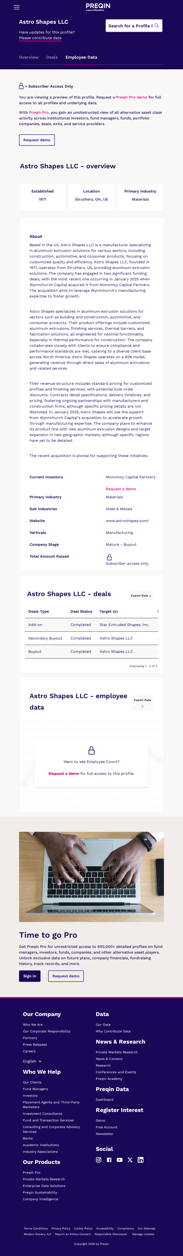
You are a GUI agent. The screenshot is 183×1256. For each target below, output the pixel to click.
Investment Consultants (42, 1113)
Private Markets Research (44, 1179)
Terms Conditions (36, 1228)
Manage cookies (143, 1234)
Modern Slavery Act (37, 1234)
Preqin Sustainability (40, 1192)
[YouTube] (119, 1159)
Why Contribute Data (113, 1031)
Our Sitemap (146, 1228)
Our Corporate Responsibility (46, 1031)
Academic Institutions (41, 1145)
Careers (29, 1051)
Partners (30, 1038)
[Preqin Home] (98, 7)
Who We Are (33, 1024)
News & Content (109, 1059)
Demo (100, 1120)
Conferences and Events (116, 1072)
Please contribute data (40, 38)
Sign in (29, 976)
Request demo (37, 140)
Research (103, 1065)
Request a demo (121, 489)
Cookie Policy (83, 1228)
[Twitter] (130, 1159)
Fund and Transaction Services (48, 1120)
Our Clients (32, 1082)
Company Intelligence (40, 1199)
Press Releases (35, 1044)
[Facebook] (109, 1159)
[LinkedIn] (140, 1159)
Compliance (125, 1228)
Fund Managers (35, 1089)
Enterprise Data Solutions (44, 1186)
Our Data (103, 1024)
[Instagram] (99, 1159)
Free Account (106, 1127)
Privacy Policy (60, 1228)
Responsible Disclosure (111, 1234)
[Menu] (16, 7)
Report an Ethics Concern (73, 1234)
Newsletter (104, 1134)
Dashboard (104, 1099)
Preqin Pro (38, 112)
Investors (30, 1095)
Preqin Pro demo (131, 97)
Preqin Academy (109, 1079)
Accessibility (105, 1228)
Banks (28, 1138)
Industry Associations (40, 1151)
